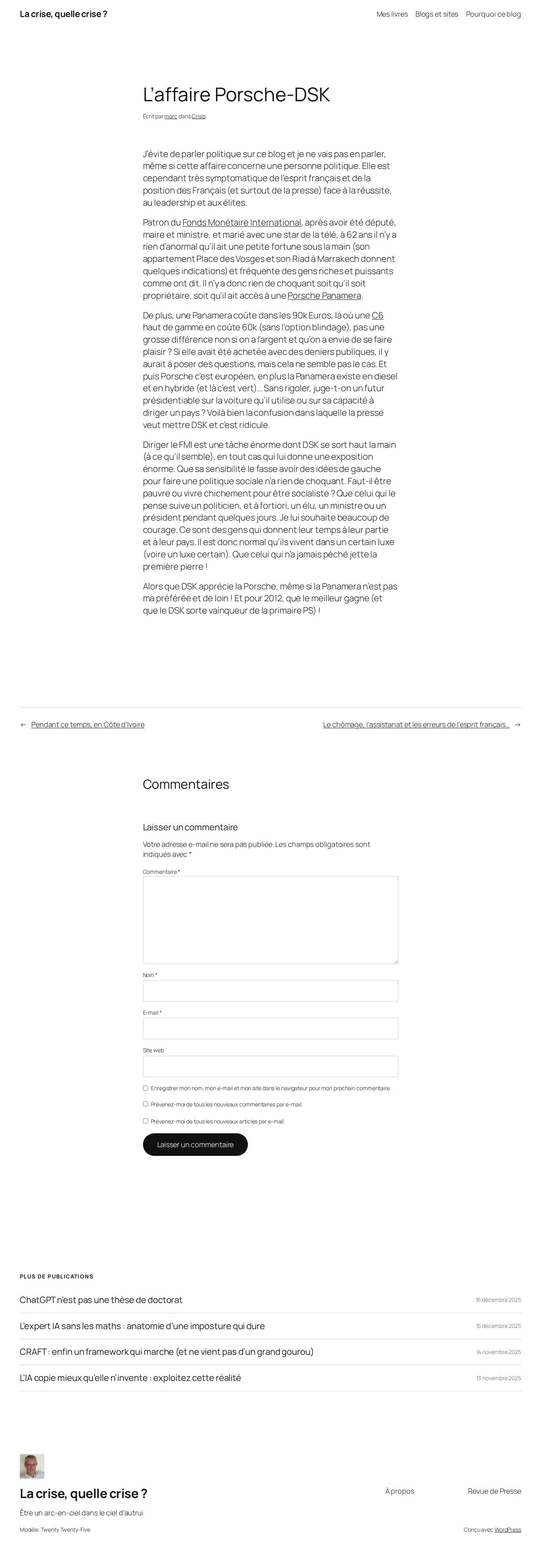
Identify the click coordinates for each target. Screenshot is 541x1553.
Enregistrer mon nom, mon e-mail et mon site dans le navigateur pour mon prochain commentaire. (271, 1088)
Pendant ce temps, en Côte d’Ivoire (88, 724)
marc (170, 116)
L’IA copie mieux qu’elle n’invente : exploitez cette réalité (130, 1378)
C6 (378, 315)
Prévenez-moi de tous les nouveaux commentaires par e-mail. (227, 1104)
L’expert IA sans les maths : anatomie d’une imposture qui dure (142, 1326)
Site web (153, 1050)
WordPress (508, 1529)
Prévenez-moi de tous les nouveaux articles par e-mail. (218, 1121)
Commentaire (162, 871)
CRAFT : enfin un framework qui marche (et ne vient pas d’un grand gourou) (167, 1352)
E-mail (152, 1012)
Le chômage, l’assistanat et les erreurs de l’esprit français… (416, 724)
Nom (150, 975)
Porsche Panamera (324, 295)
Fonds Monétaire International (242, 222)
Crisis (198, 116)
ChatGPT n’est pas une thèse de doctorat (101, 1300)
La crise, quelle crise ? (63, 14)
